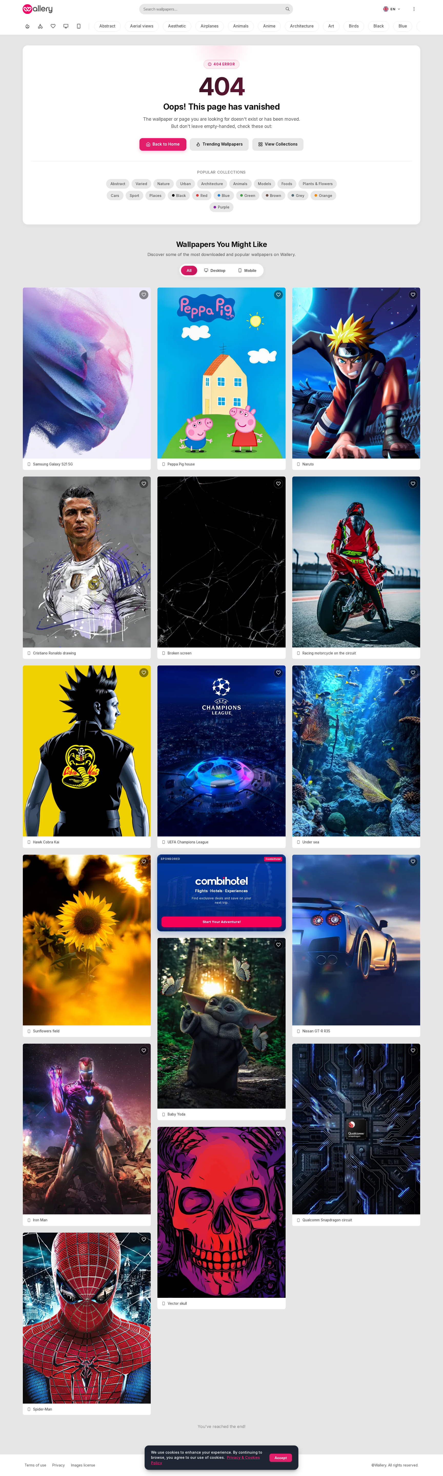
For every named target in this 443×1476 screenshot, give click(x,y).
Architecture (302, 26)
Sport (134, 195)
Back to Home (166, 144)
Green (249, 195)
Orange (325, 195)
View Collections (281, 144)
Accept (281, 1458)
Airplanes (209, 26)
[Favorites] (53, 26)
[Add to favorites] (143, 294)
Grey (300, 195)
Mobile (250, 270)
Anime (269, 26)
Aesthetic (177, 26)
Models (264, 184)
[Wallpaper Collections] (40, 26)
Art (331, 26)
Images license (83, 1465)
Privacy (58, 1465)
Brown (275, 195)
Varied (141, 184)
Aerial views (141, 26)
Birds (354, 26)
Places (155, 195)
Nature (163, 184)
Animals (240, 26)
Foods (286, 184)
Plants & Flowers (318, 184)
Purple (223, 207)
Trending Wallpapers (223, 144)
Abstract (107, 26)
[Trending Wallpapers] (27, 26)
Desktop (217, 270)
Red (203, 195)
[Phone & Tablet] (79, 26)
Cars (115, 195)
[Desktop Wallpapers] (66, 26)
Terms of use (35, 1465)
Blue (403, 26)
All (189, 270)
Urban (185, 184)
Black (379, 26)
